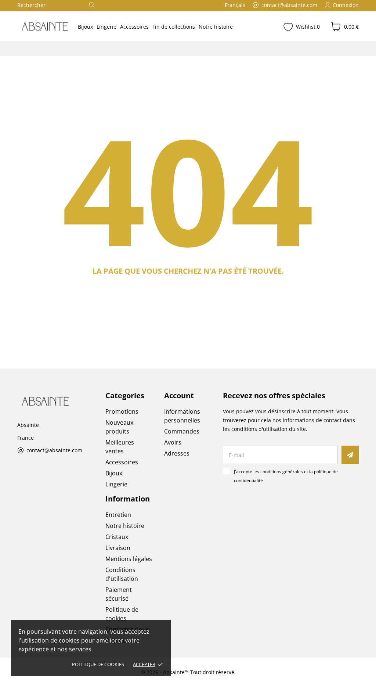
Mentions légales (128, 559)
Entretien (118, 515)
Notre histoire (216, 26)
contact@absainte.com (54, 450)
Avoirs (172, 442)
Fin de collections (173, 26)
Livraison (117, 548)
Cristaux (116, 537)
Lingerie (106, 26)
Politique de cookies (98, 664)
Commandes (181, 431)
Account (179, 395)
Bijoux (85, 26)
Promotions (121, 411)
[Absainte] (41, 26)
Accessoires (134, 26)
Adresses (176, 453)
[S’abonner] (350, 455)
